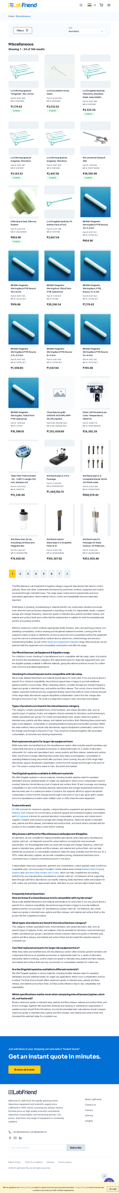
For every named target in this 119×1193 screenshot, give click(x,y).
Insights (89, 1121)
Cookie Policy (80, 1187)
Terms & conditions (34, 1162)
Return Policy (14, 1162)
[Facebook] (9, 1138)
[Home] (22, 5)
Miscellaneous (23, 16)
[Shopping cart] (101, 5)
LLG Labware (22, 816)
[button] (102, 31)
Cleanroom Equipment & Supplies (62, 642)
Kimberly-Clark (19, 813)
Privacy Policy (25, 1187)
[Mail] (15, 1138)
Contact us (90, 1104)
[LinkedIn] (20, 1138)
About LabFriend (93, 1099)
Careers (89, 1110)
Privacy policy (65, 1162)
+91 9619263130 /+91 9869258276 (29, 1132)
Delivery (89, 1115)
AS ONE (15, 809)
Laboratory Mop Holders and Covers (42, 872)
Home (11, 16)
